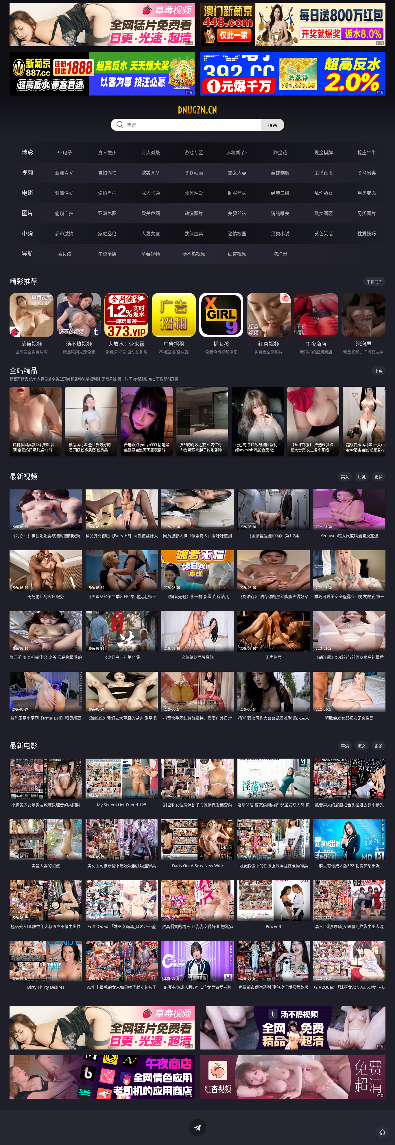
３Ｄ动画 (193, 173)
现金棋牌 (323, 152)
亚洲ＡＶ (64, 173)
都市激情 (64, 233)
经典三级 (280, 193)
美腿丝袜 (237, 213)
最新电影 (23, 745)
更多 (378, 476)
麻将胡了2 (237, 152)
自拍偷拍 (107, 173)
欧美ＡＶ (150, 173)
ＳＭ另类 (366, 173)
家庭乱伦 (107, 233)
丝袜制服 (280, 173)
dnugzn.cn (197, 110)
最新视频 (23, 476)
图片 (27, 213)
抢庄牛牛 (366, 152)
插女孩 (64, 254)
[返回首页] (382, 1132)
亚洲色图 (107, 213)
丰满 (345, 745)
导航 (27, 254)
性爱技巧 (366, 233)
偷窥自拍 (64, 213)
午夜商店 (107, 254)
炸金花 (280, 152)
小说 (27, 233)
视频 (27, 173)
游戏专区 (193, 152)
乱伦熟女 (323, 193)
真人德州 (107, 152)
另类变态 (366, 193)
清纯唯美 (280, 213)
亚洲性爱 (64, 193)
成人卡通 (150, 193)
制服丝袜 (237, 193)
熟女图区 (323, 213)
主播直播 (323, 173)
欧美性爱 (193, 193)
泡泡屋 (280, 254)
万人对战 (150, 152)
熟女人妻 (237, 173)
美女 (345, 476)
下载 (378, 370)
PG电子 (64, 152)
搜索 (272, 125)
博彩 (27, 152)
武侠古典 (193, 233)
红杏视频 (237, 254)
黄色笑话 (323, 233)
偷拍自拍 (107, 193)
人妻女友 (150, 233)
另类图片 (366, 213)
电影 (27, 193)
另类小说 (280, 233)
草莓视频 (150, 254)
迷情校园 (237, 233)
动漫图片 (193, 213)
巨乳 (362, 476)
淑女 (362, 745)
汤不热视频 (193, 254)
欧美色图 (150, 213)
